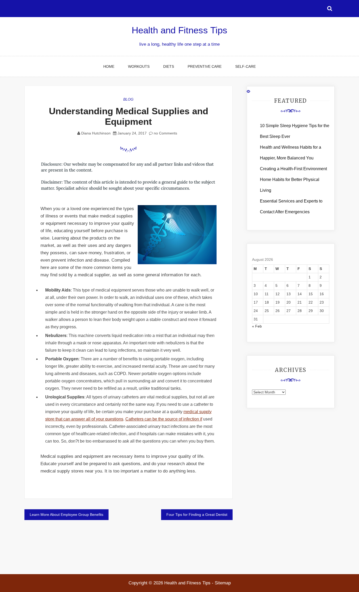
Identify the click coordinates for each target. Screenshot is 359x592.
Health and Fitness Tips (179, 30)
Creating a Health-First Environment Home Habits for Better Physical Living (293, 180)
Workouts (139, 66)
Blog (128, 99)
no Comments (165, 133)
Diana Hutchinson (96, 133)
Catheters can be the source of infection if (163, 419)
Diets (168, 66)
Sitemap (223, 582)
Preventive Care (205, 66)
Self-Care (245, 66)
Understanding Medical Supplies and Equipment (128, 116)
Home (108, 66)
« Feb (257, 326)
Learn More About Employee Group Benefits (66, 514)
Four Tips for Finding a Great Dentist (196, 514)
